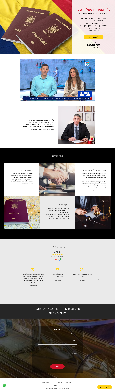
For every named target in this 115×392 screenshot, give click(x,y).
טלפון (75, 340)
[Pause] (22, 99)
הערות (74, 354)
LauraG (58, 284)
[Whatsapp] (4, 385)
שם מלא (74, 334)
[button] (93, 47)
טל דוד (82, 280)
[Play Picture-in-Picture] (90, 99)
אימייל (75, 347)
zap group (66, 388)
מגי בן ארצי (34, 280)
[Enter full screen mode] (93, 99)
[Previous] (16, 279)
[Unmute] (25, 99)
